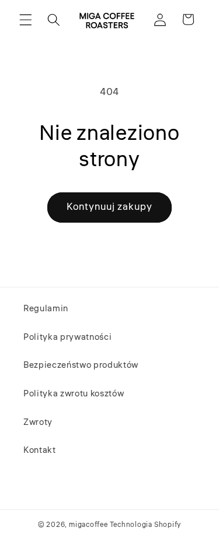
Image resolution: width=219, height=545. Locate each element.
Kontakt (39, 450)
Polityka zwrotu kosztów (73, 393)
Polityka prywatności (67, 336)
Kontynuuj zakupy (110, 207)
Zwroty (38, 422)
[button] (26, 19)
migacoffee (88, 525)
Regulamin (45, 308)
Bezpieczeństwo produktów (80, 364)
